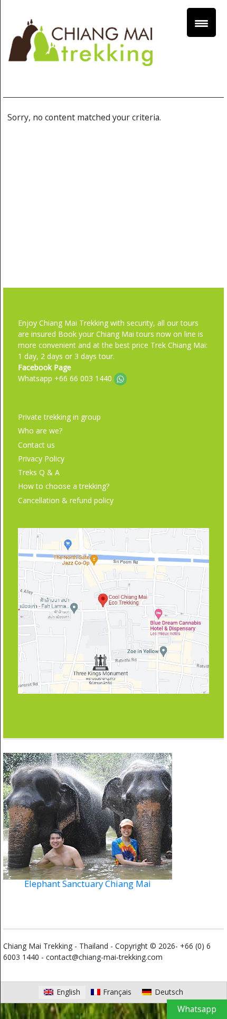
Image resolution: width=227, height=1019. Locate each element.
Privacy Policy (41, 459)
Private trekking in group (59, 417)
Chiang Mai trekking (113, 58)
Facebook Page (44, 367)
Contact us (36, 445)
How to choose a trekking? (63, 486)
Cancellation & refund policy (66, 500)
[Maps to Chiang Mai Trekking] (113, 610)
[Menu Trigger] (201, 22)
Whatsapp (196, 1009)
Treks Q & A (39, 472)
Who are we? (40, 431)
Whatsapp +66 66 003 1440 (66, 378)
